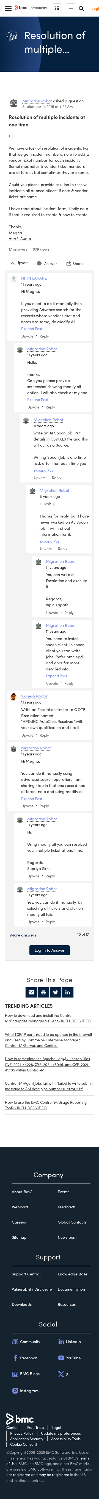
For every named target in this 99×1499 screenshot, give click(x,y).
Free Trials (35, 1427)
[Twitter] (55, 992)
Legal (56, 1427)
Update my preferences (61, 1433)
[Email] (31, 992)
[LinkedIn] (67, 992)
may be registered (53, 1474)
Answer (50, 263)
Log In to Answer (50, 950)
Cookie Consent (23, 1444)
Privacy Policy (21, 1433)
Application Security (26, 1438)
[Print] (43, 992)
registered (21, 1474)
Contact (13, 1427)
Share (78, 263)
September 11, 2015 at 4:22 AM (47, 106)
